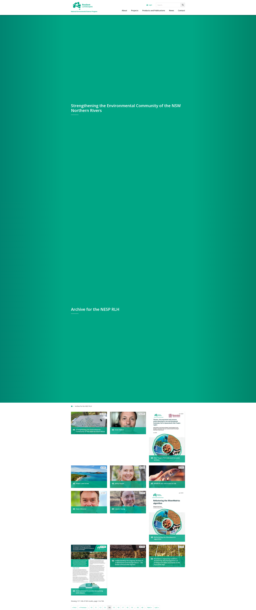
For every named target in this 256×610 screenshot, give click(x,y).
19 (132, 607)
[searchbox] (170, 5)
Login (150, 5)
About (124, 11)
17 (123, 607)
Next (149, 607)
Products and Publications (153, 11)
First (74, 607)
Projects (134, 11)
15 (114, 607)
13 (105, 607)
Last (157, 607)
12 (100, 607)
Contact (181, 11)
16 (118, 607)
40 (142, 607)
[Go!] (182, 5)
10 (91, 607)
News (171, 11)
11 (96, 607)
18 (127, 607)
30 (138, 607)
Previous (82, 607)
